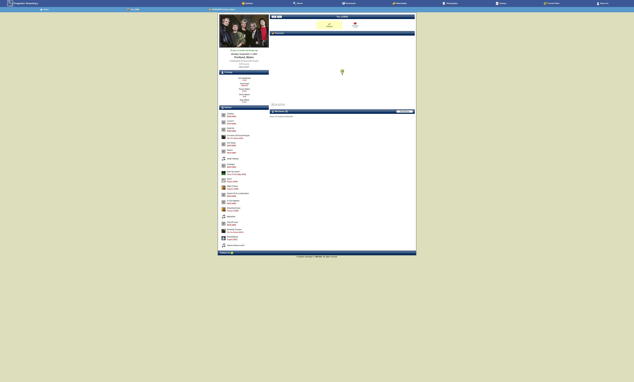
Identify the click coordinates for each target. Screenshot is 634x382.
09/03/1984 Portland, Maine (223, 9)
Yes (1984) (134, 9)
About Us (604, 3)
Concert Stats (553, 3)
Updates (249, 3)
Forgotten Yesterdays (25, 3)
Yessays (502, 3)
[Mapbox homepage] (278, 105)
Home (46, 9)
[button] (342, 72)
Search (299, 3)
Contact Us (225, 253)
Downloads (350, 3)
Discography (452, 3)
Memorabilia (401, 3)
